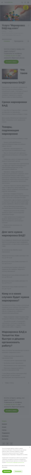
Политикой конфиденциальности (15, 462)
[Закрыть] (29, 447)
